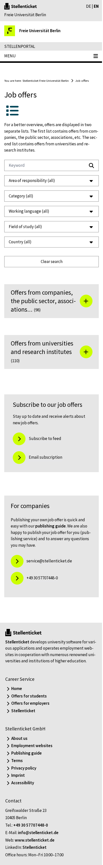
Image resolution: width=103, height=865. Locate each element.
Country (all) (20, 242)
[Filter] (91, 165)
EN (96, 6)
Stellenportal (19, 46)
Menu (10, 56)
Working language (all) (29, 211)
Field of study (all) (25, 226)
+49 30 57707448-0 (30, 831)
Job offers (82, 81)
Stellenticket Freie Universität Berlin (45, 81)
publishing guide (50, 526)
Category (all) (21, 196)
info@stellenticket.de (38, 839)
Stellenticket (17, 642)
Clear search (49, 261)
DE (88, 6)
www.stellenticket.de (34, 846)
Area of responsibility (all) (32, 180)
